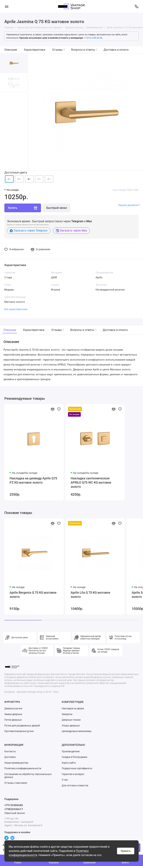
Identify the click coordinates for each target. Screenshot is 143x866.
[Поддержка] (136, 6)
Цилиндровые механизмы (77, 731)
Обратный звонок (14, 813)
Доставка (10, 757)
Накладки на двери (73, 708)
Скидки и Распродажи (74, 757)
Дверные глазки (71, 719)
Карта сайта (69, 762)
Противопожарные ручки (19, 731)
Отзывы (58, 49)
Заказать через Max (73, 230)
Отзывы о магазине (15, 782)
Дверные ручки (13, 708)
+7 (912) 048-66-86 (93, 38)
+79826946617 (13, 809)
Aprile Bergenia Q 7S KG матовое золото (33, 595)
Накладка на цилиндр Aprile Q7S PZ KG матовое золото (33, 480)
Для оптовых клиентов (75, 785)
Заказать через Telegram (30, 230)
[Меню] (6, 6)
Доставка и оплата (116, 49)
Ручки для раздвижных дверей (22, 725)
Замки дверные (13, 714)
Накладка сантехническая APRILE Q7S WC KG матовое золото (91, 482)
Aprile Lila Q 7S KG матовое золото (90, 595)
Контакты (10, 751)
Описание (10, 49)
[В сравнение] (52, 409)
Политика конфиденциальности (22, 768)
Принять (126, 851)
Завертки (67, 714)
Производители (71, 751)
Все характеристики (15, 309)
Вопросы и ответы (84, 49)
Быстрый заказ (56, 207)
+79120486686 (13, 805)
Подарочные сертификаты (77, 768)
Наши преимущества (16, 762)
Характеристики (34, 49)
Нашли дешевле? (129, 205)
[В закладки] (59, 409)
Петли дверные (13, 719)
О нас (65, 779)
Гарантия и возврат (73, 774)
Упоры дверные (71, 725)
